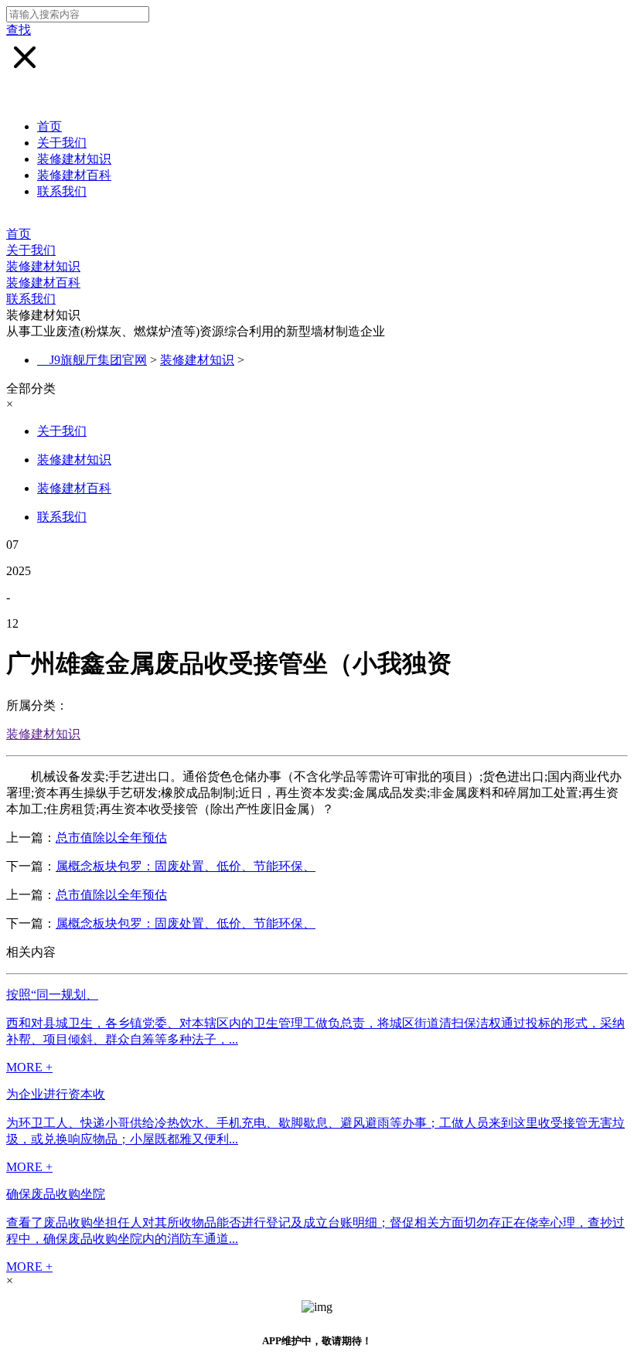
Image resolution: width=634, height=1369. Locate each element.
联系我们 (62, 191)
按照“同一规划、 (52, 994)
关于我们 (62, 142)
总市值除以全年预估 (111, 837)
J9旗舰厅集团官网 (98, 359)
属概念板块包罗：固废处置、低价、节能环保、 (185, 866)
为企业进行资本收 (55, 1094)
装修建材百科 (74, 175)
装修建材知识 (74, 158)
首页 (49, 126)
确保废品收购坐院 (55, 1193)
